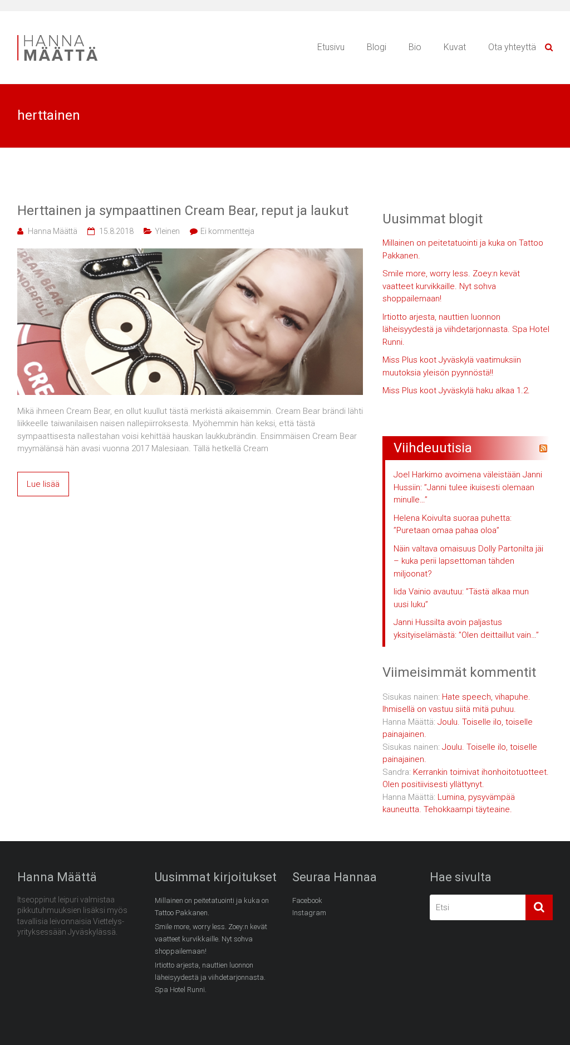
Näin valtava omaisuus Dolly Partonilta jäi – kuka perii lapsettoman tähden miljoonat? (468, 561)
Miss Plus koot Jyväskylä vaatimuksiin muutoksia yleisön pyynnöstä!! (451, 366)
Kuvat (455, 47)
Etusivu (331, 47)
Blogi (376, 47)
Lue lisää (43, 484)
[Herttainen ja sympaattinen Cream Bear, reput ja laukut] (190, 255)
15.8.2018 (116, 231)
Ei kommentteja (227, 231)
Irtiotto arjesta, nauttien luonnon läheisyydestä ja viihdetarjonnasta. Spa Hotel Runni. (465, 329)
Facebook (307, 900)
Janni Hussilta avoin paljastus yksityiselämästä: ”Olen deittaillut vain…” (466, 628)
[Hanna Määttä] (67, 37)
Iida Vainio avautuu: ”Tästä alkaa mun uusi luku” (461, 598)
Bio (415, 47)
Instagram (309, 913)
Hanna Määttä (52, 231)
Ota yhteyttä (512, 47)
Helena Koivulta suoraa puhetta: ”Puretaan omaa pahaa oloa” (453, 524)
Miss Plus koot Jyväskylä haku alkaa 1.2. (456, 390)
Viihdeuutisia (433, 448)
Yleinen (167, 231)
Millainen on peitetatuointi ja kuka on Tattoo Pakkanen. (462, 249)
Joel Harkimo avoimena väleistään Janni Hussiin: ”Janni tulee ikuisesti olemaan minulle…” (468, 487)
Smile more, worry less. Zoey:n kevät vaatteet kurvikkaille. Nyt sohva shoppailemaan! (451, 286)
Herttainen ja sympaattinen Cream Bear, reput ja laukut (182, 210)
